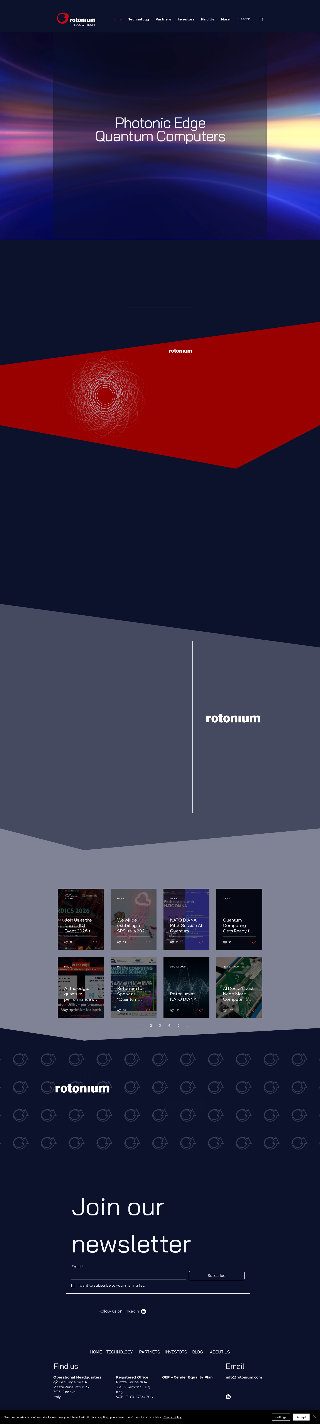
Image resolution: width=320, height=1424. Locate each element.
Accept (301, 1417)
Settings (280, 1417)
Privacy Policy (172, 1417)
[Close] (314, 1417)
